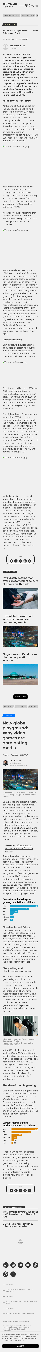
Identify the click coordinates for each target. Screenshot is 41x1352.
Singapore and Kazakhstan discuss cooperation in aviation (20, 657)
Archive (9, 1296)
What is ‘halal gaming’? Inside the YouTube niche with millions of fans (20, 1214)
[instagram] (13, 1265)
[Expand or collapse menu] (36, 5)
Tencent (31, 947)
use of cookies (20, 1340)
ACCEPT (20, 1346)
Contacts (10, 1308)
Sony (22, 991)
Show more (20, 697)
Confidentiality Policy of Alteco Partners (19, 1290)
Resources (9, 24)
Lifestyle (8, 716)
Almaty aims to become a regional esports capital (19, 848)
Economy (8, 7)
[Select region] (26, 5)
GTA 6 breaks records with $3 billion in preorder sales (18, 1225)
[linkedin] (6, 1265)
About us (9, 1284)
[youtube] (28, 1265)
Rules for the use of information (20, 1313)
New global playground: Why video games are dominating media (18, 619)
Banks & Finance (11, 15)
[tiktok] (35, 1265)
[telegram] (20, 1265)
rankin (15, 813)
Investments (28, 15)
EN (32, 5)
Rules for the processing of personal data (22, 1302)
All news (8, 707)
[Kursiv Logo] (10, 4)
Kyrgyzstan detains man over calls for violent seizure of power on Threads (20, 581)
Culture (33, 707)
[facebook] (13, 1274)
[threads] (5, 1274)
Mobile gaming (10, 1152)
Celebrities (20, 707)
